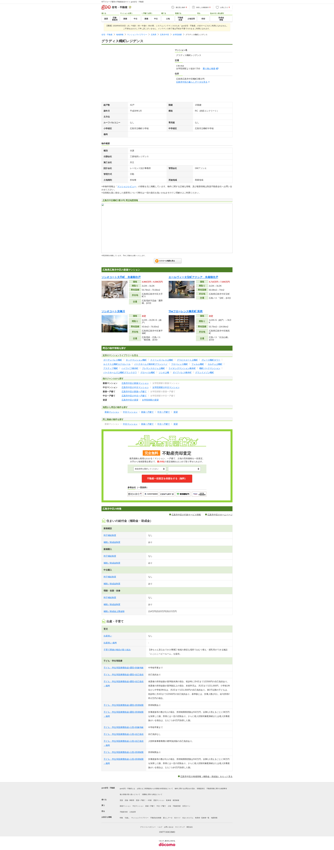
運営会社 (189, 827)
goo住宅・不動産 (108, 788)
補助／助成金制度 (112, 542)
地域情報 (119, 35)
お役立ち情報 (107, 817)
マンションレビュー (126, 186)
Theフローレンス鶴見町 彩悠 (186, 311)
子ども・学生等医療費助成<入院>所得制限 (124, 752)
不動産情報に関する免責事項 (217, 788)
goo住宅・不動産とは (127, 788)
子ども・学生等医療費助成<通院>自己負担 (124, 675)
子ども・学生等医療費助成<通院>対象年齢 (124, 668)
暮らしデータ (167, 818)
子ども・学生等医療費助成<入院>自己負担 (124, 734)
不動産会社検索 (155, 818)
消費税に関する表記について (152, 794)
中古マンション (138, 806)
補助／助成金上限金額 (114, 611)
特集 (121, 818)
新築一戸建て (150, 806)
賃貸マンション (158, 800)
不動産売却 (124, 812)
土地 (169, 806)
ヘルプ (159, 827)
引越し (127, 818)
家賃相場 (176, 800)
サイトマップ (180, 827)
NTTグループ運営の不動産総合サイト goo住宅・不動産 (123, 2)
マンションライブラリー (137, 35)
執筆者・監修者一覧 (202, 818)
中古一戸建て (161, 806)
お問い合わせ (168, 827)
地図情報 (214, 818)
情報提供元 (201, 788)
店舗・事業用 (129, 800)
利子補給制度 (110, 535)
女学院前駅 (177, 35)
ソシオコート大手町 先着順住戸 (121, 277)
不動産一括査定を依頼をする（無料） (167, 478)
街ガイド (177, 818)
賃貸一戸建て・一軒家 (144, 800)
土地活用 (132, 812)
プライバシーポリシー (148, 827)
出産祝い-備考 (110, 643)
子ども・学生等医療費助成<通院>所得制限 (124, 705)
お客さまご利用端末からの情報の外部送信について (155, 788)
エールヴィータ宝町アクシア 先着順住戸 (193, 277)
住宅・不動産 (107, 35)
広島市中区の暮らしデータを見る (191, 82)
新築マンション (125, 806)
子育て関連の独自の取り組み (117, 650)
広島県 (153, 35)
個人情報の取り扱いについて (130, 794)
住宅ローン (186, 806)
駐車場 (168, 800)
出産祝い (108, 636)
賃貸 (121, 800)
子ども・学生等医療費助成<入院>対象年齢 (124, 727)
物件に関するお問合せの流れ (185, 788)
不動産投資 (177, 806)
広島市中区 (164, 35)
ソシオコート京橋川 (113, 311)
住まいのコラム (187, 818)
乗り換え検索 (209, 68)
